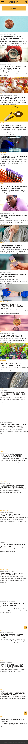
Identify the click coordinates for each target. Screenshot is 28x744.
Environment (21, 742)
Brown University (4, 390)
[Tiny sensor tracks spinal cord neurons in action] (14, 144)
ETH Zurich (2, 542)
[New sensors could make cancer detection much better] (14, 113)
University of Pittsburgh (6, 185)
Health (10, 742)
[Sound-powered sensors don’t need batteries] (14, 532)
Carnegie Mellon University (6, 718)
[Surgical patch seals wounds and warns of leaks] (14, 680)
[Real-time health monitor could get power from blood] (14, 174)
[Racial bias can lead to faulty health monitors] (14, 561)
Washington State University (7, 213)
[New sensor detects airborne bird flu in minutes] (14, 85)
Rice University (3, 154)
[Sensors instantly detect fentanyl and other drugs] (14, 442)
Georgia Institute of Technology (8, 34)
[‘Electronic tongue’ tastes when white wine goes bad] (14, 323)
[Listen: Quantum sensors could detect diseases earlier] (14, 54)
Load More (14, 729)
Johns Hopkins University (6, 422)
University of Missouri (5, 303)
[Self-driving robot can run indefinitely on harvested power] (14, 622)
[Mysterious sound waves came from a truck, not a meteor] (14, 412)
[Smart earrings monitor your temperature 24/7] (14, 501)
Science (5, 742)
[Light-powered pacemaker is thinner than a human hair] (14, 473)
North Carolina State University (7, 362)
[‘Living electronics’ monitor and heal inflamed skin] (14, 233)
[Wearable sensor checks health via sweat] (14, 203)
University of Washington (6, 512)
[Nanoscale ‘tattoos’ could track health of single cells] (14, 652)
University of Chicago (5, 64)
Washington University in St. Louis (8, 95)
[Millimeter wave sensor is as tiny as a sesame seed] (14, 591)
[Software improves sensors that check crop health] (14, 351)
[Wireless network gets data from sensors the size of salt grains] (14, 380)
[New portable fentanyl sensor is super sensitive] (14, 262)
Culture (15, 742)
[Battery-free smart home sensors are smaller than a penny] (14, 24)
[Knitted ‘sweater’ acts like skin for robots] (14, 707)
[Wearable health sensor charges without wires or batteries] (14, 292)
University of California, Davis (7, 601)
